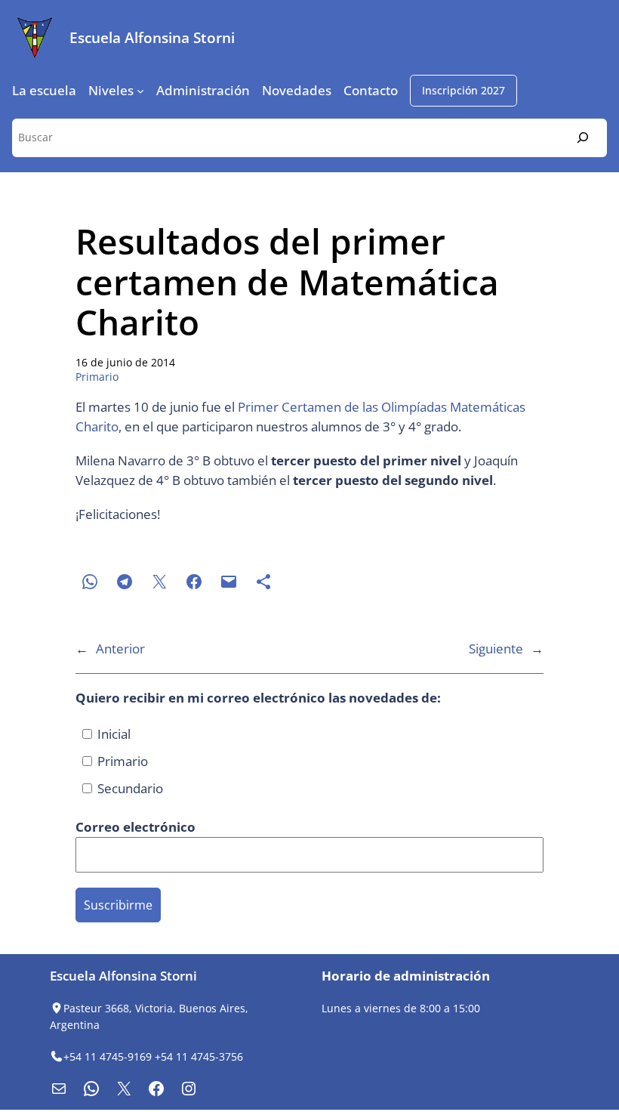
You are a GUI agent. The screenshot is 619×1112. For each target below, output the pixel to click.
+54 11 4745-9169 (107, 1056)
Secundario (128, 788)
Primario (97, 376)
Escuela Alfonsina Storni (152, 37)
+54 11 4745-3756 (199, 1056)
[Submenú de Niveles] (140, 90)
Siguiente (496, 648)
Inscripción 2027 (463, 90)
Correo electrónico (137, 827)
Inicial (112, 734)
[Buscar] (583, 138)
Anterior (120, 648)
